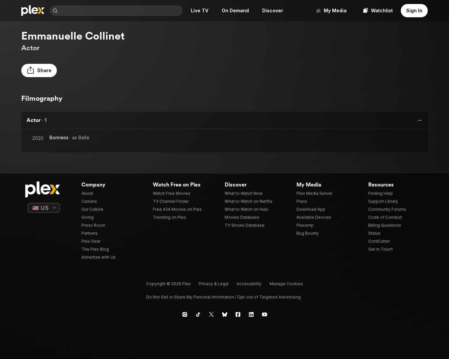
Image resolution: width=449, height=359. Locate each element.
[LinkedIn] (251, 314)
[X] (211, 314)
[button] (39, 70)
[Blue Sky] (224, 314)
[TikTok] (198, 314)
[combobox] (121, 10)
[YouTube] (264, 314)
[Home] (33, 10)
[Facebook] (238, 314)
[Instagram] (184, 314)
